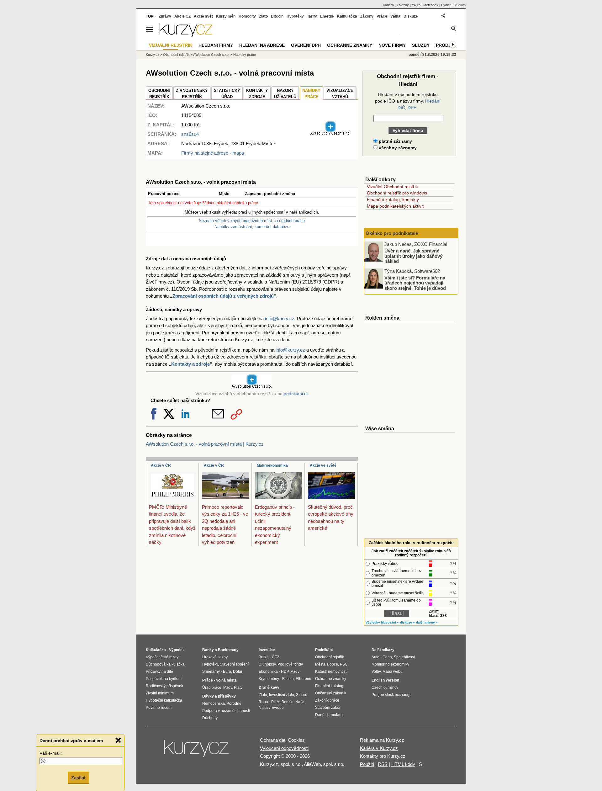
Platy (238, 687)
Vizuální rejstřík (170, 45)
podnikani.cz (296, 393)
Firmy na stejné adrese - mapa (212, 153)
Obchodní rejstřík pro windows (397, 192)
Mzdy (227, 687)
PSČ (344, 664)
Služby (421, 45)
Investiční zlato (281, 695)
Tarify (312, 16)
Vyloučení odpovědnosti (284, 748)
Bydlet (446, 5)
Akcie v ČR (161, 465)
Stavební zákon (328, 707)
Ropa (263, 702)
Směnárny (211, 671)
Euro (227, 671)
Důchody (210, 718)
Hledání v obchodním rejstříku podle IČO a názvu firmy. (408, 101)
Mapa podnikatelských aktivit (395, 206)
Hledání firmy (215, 45)
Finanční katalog (329, 686)
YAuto (416, 5)
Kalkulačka (347, 16)
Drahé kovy (269, 687)
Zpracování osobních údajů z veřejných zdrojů (223, 296)
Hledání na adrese (262, 45)
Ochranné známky (349, 45)
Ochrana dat (272, 740)
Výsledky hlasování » (382, 622)
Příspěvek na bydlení (164, 679)
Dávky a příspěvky (219, 696)
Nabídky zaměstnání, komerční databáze (251, 226)
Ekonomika (268, 671)
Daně (320, 715)
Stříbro (301, 695)
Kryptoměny (269, 679)
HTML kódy (403, 764)
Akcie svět (203, 16)
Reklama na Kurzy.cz (382, 740)
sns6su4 (190, 134)
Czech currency (385, 687)
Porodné (234, 703)
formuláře (334, 715)
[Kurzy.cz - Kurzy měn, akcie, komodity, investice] (186, 35)
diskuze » (407, 622)
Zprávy (165, 16)
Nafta (299, 702)
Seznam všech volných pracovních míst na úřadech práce (252, 220)
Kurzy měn (225, 16)
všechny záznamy (397, 147)
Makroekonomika (272, 465)
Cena (387, 657)
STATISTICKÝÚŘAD (227, 93)
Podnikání (324, 650)
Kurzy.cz (152, 54)
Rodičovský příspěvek (164, 686)
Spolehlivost (404, 657)
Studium (459, 5)
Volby (376, 671)
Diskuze (411, 16)
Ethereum (304, 679)
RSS (383, 764)
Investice (267, 650)
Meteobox (430, 5)
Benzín (287, 702)
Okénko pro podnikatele (392, 233)
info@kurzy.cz (279, 318)
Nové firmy (392, 45)
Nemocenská (213, 703)
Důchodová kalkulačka (165, 664)
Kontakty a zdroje (190, 364)
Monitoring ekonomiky (390, 664)
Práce (382, 16)
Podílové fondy (290, 664)
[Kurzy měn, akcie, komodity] (197, 751)
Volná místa (226, 680)
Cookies (296, 740)
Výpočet (176, 650)
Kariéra (388, 5)
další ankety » (427, 622)
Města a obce (326, 664)
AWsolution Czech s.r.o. (211, 54)
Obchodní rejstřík (176, 54)
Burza (264, 657)
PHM (275, 702)
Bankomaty (228, 650)
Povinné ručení (159, 707)
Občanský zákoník (330, 693)
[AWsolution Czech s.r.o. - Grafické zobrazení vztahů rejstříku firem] (330, 133)
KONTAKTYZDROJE (257, 93)
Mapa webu (393, 671)
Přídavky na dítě (159, 671)
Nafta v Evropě (271, 707)
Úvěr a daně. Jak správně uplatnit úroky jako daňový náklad (413, 256)
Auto (375, 657)
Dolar (237, 671)
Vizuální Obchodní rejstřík (392, 186)
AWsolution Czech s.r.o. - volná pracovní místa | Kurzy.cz (205, 444)
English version (385, 680)
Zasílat (78, 777)
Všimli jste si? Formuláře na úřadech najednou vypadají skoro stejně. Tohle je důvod (415, 282)
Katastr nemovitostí (331, 671)
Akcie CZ (182, 16)
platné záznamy (395, 141)
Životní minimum (160, 693)
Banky (208, 650)
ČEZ (275, 657)
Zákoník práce (327, 700)
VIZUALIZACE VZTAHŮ (339, 93)
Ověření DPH (306, 45)
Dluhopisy (267, 664)
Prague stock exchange (392, 695)
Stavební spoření (234, 664)
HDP (284, 671)
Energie (327, 16)
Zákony (366, 16)
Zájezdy (403, 5)
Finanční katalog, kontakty (393, 199)
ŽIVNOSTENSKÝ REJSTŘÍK (192, 93)
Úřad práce (211, 687)
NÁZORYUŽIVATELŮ (285, 93)
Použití (367, 764)
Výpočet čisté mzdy (162, 657)
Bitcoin (277, 16)
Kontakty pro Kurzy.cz (382, 756)
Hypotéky (295, 16)
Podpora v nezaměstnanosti (226, 711)
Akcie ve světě (323, 465)
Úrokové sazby (215, 657)
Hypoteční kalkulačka (164, 700)
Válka (395, 16)
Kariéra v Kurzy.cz (379, 748)
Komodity (247, 16)
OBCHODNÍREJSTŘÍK (159, 93)
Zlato (263, 16)
